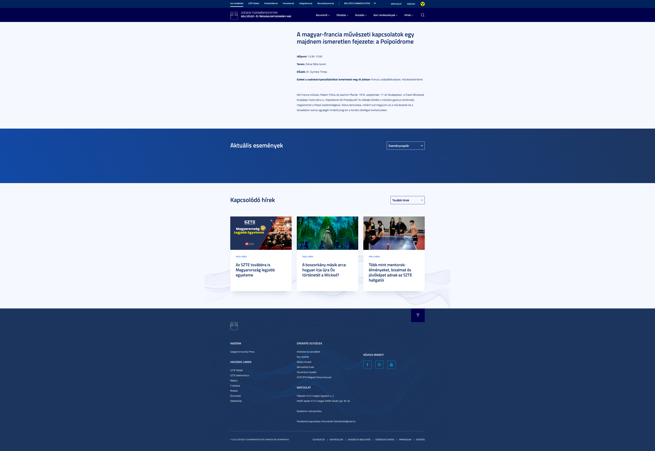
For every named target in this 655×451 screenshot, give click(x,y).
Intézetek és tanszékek (308, 351)
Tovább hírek (400, 200)
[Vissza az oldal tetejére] (418, 315)
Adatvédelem (336, 439)
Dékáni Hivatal (304, 361)
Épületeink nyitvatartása (309, 411)
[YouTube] (391, 365)
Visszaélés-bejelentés (359, 439)
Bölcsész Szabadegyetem (357, 3)
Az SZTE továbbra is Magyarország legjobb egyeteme (255, 270)
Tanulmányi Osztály (306, 372)
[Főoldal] (234, 16)
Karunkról (321, 15)
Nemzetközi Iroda (305, 367)
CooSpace (235, 385)
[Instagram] (379, 365)
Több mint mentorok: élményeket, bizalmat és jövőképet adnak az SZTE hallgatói (390, 272)
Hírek (407, 15)
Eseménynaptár (399, 145)
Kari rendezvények (384, 15)
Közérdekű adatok (384, 439)
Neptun (234, 380)
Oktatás (341, 15)
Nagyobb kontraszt (423, 4)
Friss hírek (241, 256)
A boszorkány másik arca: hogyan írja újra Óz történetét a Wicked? (324, 270)
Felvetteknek (288, 3)
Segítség (420, 439)
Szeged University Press (242, 351)
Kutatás (359, 15)
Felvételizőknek (271, 3)
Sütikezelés (319, 439)
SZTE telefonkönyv (239, 375)
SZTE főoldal (253, 3)
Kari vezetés (303, 356)
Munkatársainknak (325, 3)
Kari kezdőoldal (236, 3)
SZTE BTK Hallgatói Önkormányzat (314, 377)
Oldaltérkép (236, 400)
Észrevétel (235, 395)
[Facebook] (367, 365)
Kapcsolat (396, 3)
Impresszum (405, 439)
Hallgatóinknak (305, 3)
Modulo (234, 390)
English (411, 3)
